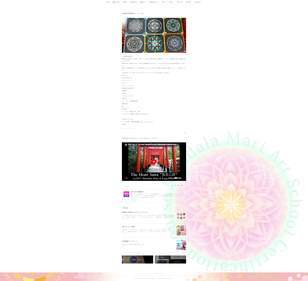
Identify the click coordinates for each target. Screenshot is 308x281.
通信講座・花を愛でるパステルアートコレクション (135, 212)
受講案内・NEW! (116, 2)
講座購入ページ (143, 2)
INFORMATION (133, 2)
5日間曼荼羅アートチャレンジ (129, 241)
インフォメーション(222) (131, 128)
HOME (107, 2)
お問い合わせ (180, 2)
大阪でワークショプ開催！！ (129, 226)
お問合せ (124, 124)
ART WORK (188, 2)
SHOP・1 (164, 2)
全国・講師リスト (198, 2)
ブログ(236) (124, 128)
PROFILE (125, 2)
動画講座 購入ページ (154, 2)
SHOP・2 (171, 2)
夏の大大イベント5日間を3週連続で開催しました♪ (133, 244)
